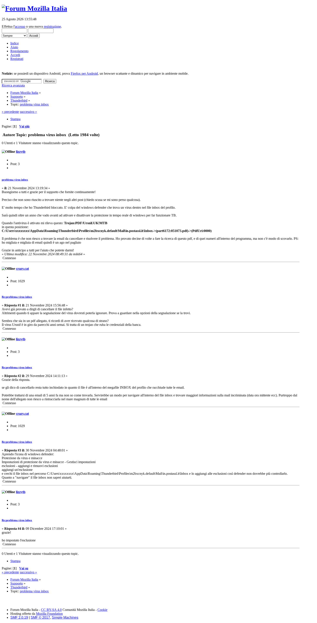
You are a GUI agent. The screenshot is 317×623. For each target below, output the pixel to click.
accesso (20, 26)
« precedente (10, 112)
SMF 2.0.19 (19, 617)
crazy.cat (22, 268)
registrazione (52, 26)
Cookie (102, 610)
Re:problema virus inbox (17, 296)
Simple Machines (65, 617)
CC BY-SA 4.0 (51, 610)
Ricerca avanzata (13, 85)
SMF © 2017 (40, 617)
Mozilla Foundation (49, 613)
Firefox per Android (84, 73)
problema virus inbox (15, 179)
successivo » (28, 112)
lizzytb (20, 151)
